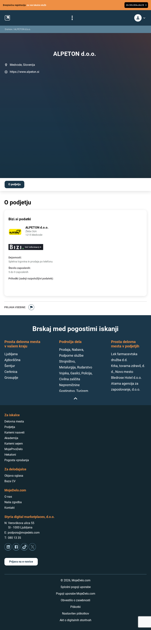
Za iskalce (12, 415)
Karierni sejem (13, 443)
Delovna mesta (14, 421)
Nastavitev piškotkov (75, 613)
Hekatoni (10, 454)
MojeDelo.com (15, 490)
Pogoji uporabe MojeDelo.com (75, 593)
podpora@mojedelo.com (24, 532)
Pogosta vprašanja (16, 460)
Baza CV (9, 481)
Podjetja (9, 427)
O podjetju (14, 184)
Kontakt (9, 507)
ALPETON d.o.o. (22, 29)
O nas (8, 496)
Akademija (11, 438)
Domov (8, 29)
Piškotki (75, 607)
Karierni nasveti (14, 432)
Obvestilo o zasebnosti (75, 600)
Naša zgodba (13, 502)
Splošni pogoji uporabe (76, 587)
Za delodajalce (15, 469)
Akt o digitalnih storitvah (75, 620)
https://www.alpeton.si (24, 72)
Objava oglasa (13, 475)
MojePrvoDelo (13, 449)
